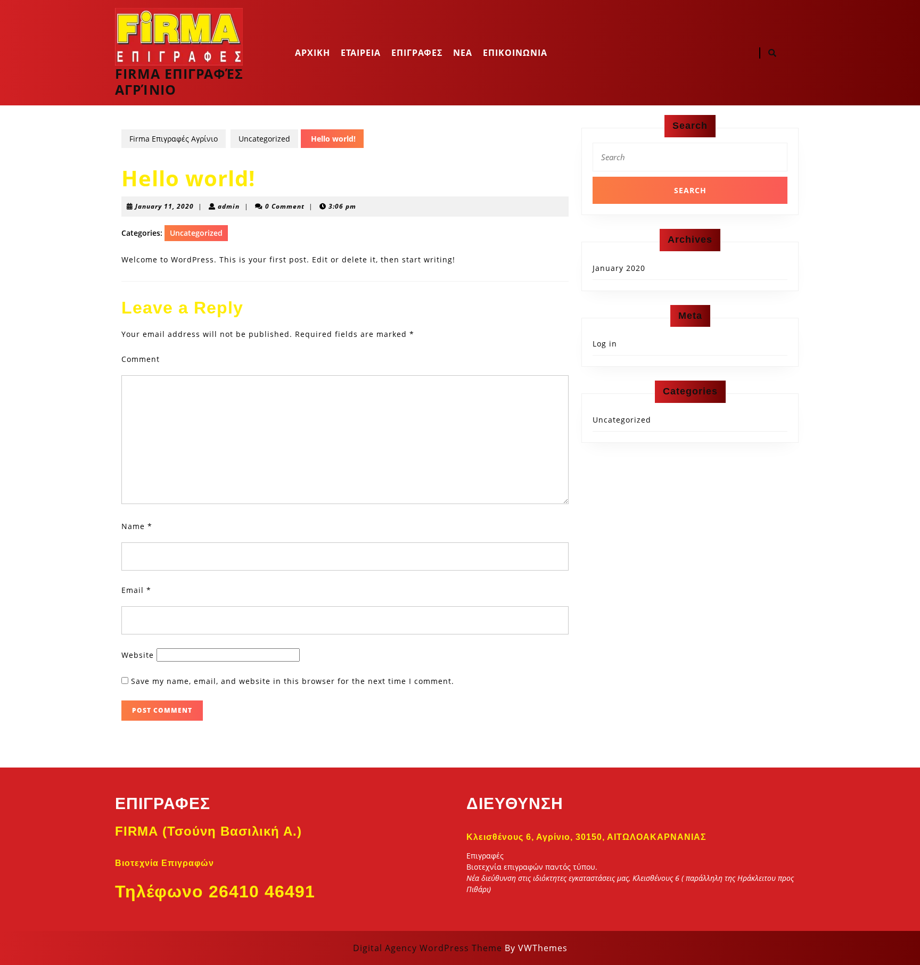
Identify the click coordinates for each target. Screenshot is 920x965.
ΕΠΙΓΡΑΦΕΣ (416, 53)
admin (229, 206)
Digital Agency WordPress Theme (427, 948)
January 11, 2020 (164, 206)
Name (136, 526)
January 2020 (619, 268)
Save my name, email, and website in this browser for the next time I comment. (292, 681)
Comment (140, 359)
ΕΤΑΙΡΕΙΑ (361, 53)
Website (137, 655)
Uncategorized (264, 139)
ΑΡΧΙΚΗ (312, 53)
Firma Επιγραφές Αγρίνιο (179, 81)
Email (136, 590)
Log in (605, 344)
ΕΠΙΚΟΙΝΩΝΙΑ (515, 53)
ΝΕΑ (462, 53)
